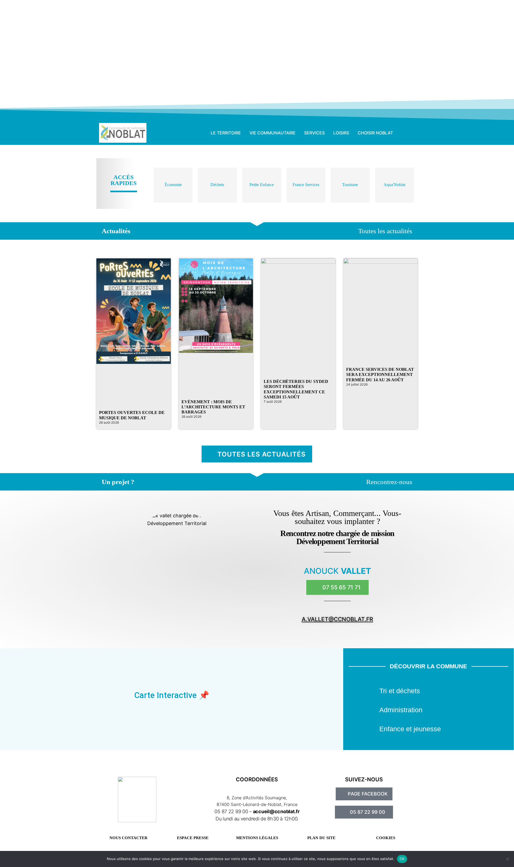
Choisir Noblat (375, 132)
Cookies (385, 838)
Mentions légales (257, 838)
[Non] (507, 859)
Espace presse (193, 838)
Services (314, 132)
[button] (407, 132)
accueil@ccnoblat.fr (276, 811)
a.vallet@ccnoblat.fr (337, 619)
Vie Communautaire (273, 132)
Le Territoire (226, 132)
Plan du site (321, 838)
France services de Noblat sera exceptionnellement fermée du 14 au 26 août (380, 374)
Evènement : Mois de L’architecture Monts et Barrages (213, 406)
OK (402, 859)
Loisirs (341, 132)
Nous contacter (128, 838)
